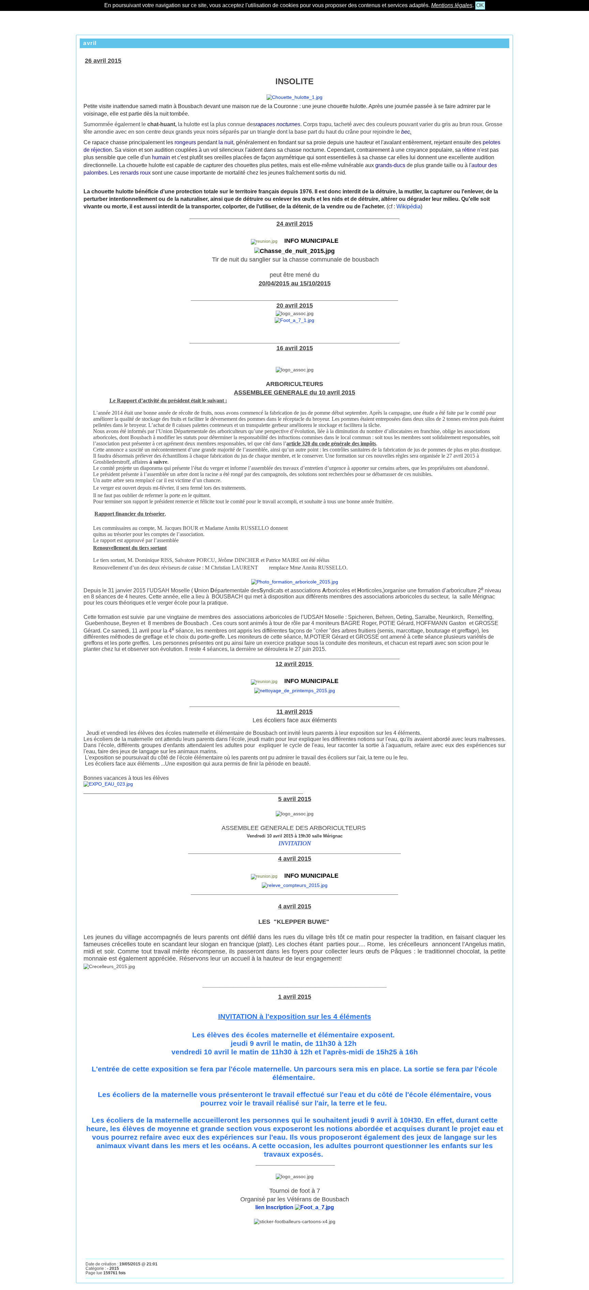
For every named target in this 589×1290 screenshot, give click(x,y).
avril (90, 43)
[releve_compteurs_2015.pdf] (295, 885)
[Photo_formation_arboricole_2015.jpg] (294, 581)
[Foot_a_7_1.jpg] (294, 320)
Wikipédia (408, 206)
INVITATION (294, 843)
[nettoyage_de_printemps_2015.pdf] (294, 690)
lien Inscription (275, 1207)
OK (480, 5)
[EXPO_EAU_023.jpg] (108, 784)
